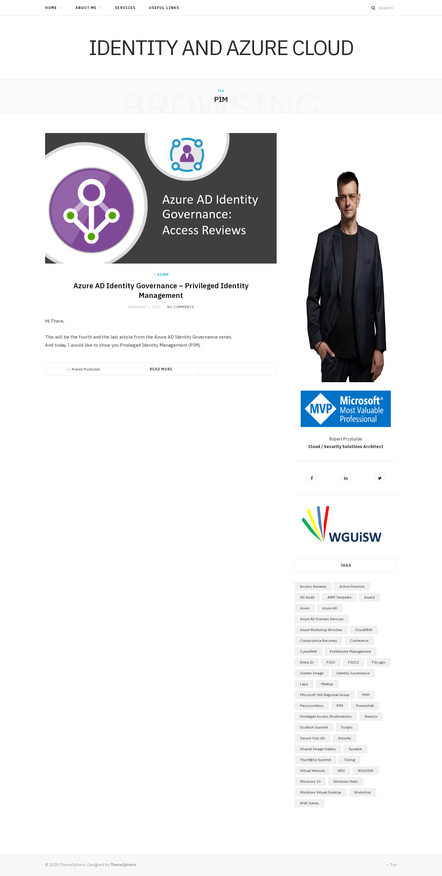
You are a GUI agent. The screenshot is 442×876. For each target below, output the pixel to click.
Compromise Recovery (318, 640)
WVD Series (309, 803)
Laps (304, 684)
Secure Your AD (312, 738)
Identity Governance (353, 673)
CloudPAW (363, 629)
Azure (163, 274)
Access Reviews (313, 586)
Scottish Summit (314, 727)
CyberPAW (308, 651)
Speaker (355, 749)
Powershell (365, 705)
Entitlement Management (350, 651)
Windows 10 (310, 781)
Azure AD (329, 608)
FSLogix (378, 662)
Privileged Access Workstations (326, 716)
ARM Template (339, 597)
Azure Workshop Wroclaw (321, 629)
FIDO (331, 662)
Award (369, 597)
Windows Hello (345, 781)
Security (344, 738)
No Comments (180, 307)
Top (393, 864)
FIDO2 (353, 662)
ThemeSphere (123, 864)
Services (125, 7)
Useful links (164, 7)
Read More (161, 369)
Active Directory (352, 586)
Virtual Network (312, 770)
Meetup (327, 684)
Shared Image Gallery (318, 749)
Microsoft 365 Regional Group (324, 694)
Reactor (371, 716)
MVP (366, 694)
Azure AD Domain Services (322, 619)
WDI (341, 770)
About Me (86, 7)
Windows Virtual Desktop (320, 792)
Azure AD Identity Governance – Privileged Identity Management (161, 290)
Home (51, 7)
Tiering (349, 759)
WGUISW (365, 770)
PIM (339, 705)
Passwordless (312, 705)
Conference (359, 640)
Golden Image (312, 673)
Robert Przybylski (86, 369)
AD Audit (307, 597)
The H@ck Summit (315, 759)
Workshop (362, 792)
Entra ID (307, 662)
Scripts (347, 727)
